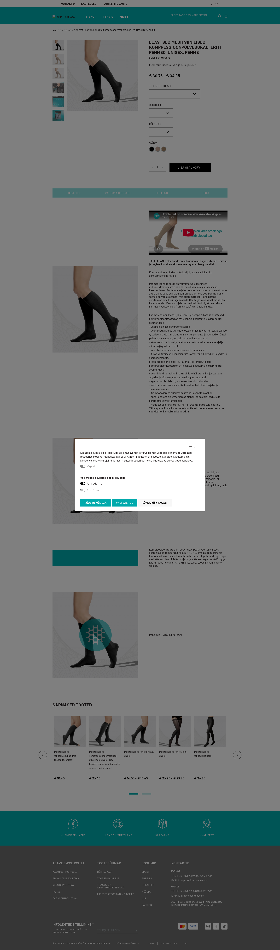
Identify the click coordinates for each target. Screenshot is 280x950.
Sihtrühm (93, 490)
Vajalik (91, 466)
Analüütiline (94, 483)
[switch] (82, 483)
